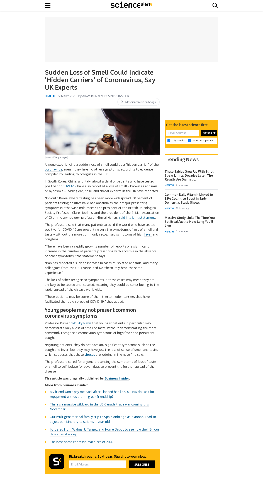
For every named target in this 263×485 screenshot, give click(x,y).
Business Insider (116, 378)
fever (148, 234)
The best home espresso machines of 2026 (81, 442)
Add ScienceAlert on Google (141, 102)
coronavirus (53, 169)
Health (50, 96)
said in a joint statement (137, 217)
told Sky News (81, 323)
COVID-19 (69, 186)
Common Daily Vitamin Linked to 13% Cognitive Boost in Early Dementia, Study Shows (189, 198)
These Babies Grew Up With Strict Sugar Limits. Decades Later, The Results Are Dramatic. (189, 175)
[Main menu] (48, 5)
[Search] (215, 5)
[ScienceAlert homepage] (131, 5)
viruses (90, 354)
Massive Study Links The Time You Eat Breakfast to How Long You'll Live (190, 221)
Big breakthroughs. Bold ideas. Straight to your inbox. (108, 456)
